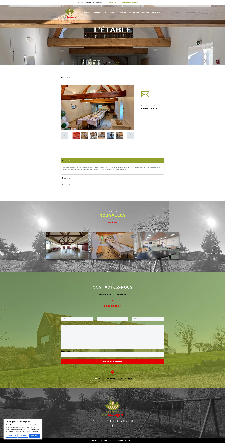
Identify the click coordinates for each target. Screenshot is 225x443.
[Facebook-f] (112, 425)
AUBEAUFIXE (104, 440)
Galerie (145, 12)
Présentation (100, 12)
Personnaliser (12, 435)
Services (122, 12)
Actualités (134, 12)
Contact (156, 12)
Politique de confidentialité (116, 440)
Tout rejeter (23, 435)
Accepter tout (34, 435)
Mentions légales (129, 440)
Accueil (87, 12)
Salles (112, 12)
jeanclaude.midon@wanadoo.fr (130, 2)
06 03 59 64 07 (113, 2)
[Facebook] (146, 2)
